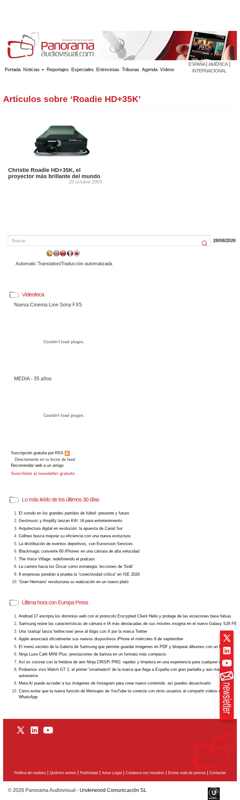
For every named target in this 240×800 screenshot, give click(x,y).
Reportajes (58, 69)
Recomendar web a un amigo (37, 465)
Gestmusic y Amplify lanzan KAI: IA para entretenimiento (70, 520)
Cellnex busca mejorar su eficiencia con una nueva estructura (74, 536)
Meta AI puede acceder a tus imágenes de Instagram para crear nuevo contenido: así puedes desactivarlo (115, 683)
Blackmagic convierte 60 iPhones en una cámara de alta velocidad (79, 551)
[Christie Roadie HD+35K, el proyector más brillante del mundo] (61, 140)
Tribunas (130, 69)
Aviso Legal (112, 773)
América (218, 64)
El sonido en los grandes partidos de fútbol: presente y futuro (74, 513)
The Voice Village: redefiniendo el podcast (57, 559)
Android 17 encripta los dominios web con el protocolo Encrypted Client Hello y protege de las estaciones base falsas (125, 616)
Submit (205, 243)
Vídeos (167, 69)
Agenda (150, 69)
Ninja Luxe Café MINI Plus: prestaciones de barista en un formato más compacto (92, 654)
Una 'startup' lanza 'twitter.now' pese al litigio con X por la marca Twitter (83, 631)
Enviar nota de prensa (187, 773)
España (197, 64)
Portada (13, 68)
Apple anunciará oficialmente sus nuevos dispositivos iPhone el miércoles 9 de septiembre (101, 639)
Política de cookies (30, 773)
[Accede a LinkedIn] (227, 651)
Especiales (82, 69)
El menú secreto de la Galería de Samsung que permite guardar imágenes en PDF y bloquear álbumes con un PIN (122, 646)
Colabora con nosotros (145, 773)
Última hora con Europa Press (55, 602)
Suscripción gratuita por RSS (38, 453)
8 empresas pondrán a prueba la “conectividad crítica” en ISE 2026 (79, 574)
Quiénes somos (63, 773)
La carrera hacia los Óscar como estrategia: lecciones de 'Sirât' (76, 566)
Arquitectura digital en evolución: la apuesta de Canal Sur (70, 528)
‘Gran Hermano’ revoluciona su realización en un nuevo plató (73, 581)
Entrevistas (107, 69)
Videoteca (33, 294)
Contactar (217, 773)
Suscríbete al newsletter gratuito (43, 473)
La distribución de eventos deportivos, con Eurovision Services (76, 543)
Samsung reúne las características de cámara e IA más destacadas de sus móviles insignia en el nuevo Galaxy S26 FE (128, 623)
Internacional (209, 70)
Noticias (32, 69)
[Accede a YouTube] (227, 663)
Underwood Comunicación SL (113, 790)
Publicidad (89, 773)
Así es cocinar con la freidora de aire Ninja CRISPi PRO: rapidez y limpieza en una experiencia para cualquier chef (123, 662)
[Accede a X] (227, 638)
